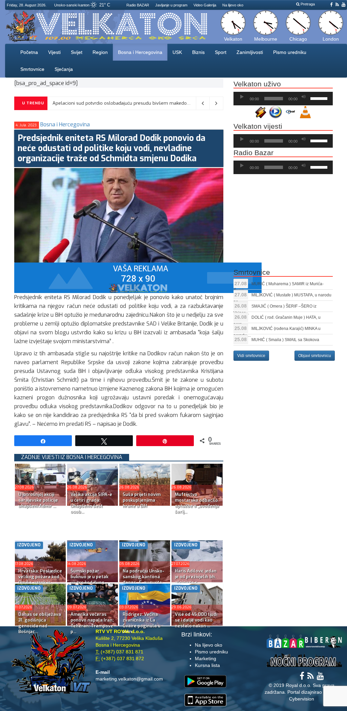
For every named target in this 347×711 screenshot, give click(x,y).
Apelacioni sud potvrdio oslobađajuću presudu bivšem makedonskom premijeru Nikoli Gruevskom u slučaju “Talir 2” (176, 103)
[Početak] (242, 97)
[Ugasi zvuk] (304, 97)
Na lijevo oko (232, 5)
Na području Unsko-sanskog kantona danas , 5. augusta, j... (143, 579)
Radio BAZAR (137, 5)
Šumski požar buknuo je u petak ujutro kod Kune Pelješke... (89, 579)
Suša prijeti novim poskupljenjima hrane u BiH (142, 500)
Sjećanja (64, 69)
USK (177, 52)
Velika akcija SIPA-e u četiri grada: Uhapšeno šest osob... (91, 503)
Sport (220, 52)
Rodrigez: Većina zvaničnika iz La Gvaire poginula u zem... (142, 622)
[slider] (319, 98)
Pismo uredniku (289, 52)
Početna (29, 52)
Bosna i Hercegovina (140, 52)
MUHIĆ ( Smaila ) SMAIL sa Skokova (285, 339)
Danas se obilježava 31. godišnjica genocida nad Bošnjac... (39, 622)
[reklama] (138, 277)
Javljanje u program (171, 5)
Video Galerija (204, 5)
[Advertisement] (137, 521)
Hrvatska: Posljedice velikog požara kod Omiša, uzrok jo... (40, 576)
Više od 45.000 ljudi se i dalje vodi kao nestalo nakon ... (196, 620)
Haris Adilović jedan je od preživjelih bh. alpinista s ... (196, 576)
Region (100, 52)
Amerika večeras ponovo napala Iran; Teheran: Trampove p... (92, 622)
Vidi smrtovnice (251, 355)
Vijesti (54, 52)
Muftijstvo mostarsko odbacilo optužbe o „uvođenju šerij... (197, 503)
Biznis (198, 52)
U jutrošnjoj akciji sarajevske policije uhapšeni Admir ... (38, 500)
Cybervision (301, 699)
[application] (283, 98)
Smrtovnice (32, 69)
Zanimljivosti (250, 52)
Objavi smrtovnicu (314, 355)
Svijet (76, 52)
